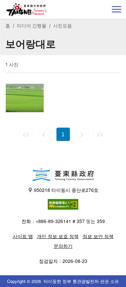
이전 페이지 (44, 134)
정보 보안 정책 (98, 236)
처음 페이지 (26, 134)
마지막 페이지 (100, 134)
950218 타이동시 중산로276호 (66, 190)
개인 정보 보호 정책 (58, 236)
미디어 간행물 (31, 25)
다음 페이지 (81, 134)
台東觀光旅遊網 (26, 9)
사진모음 (62, 25)
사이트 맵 (23, 236)
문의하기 (63, 245)
